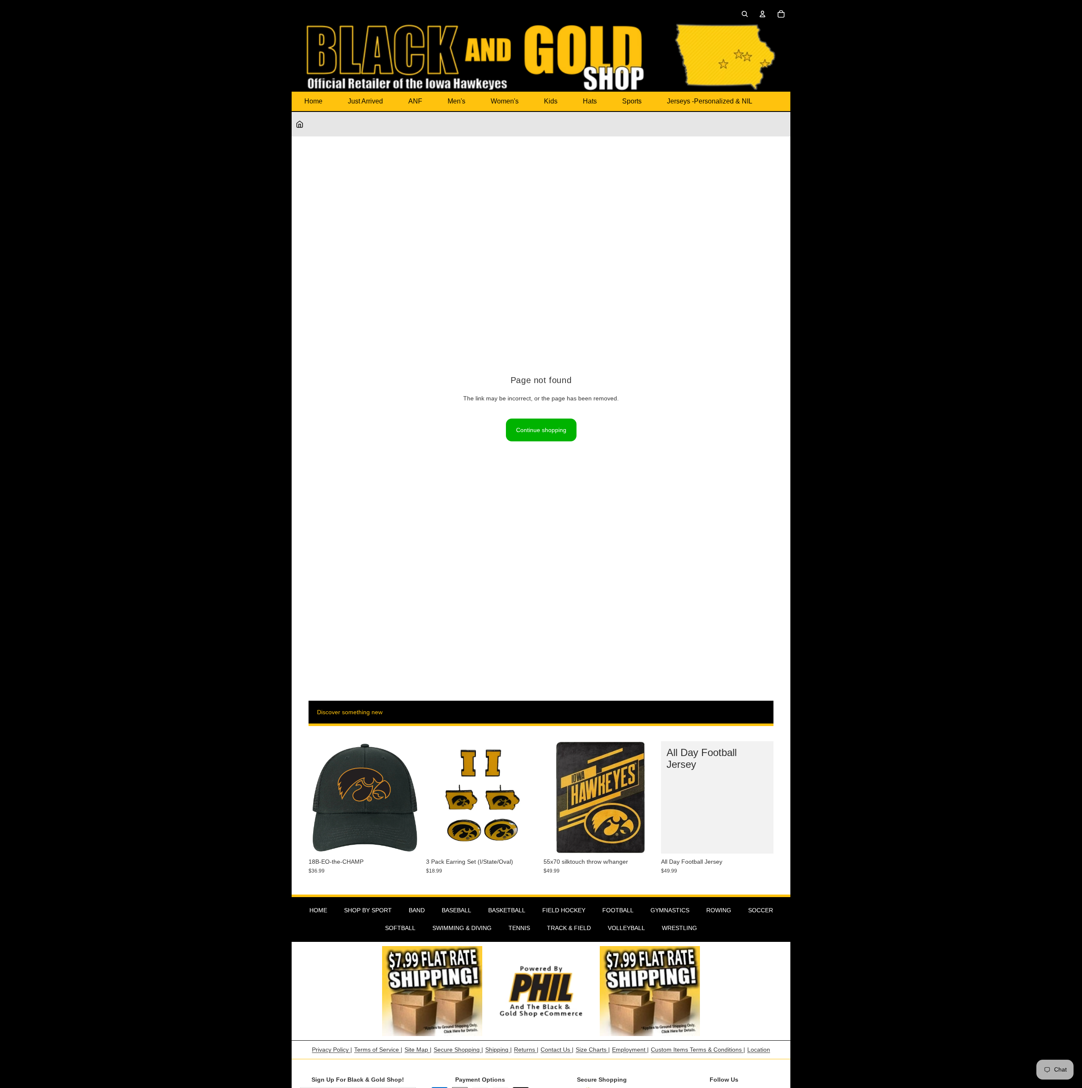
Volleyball (626, 928)
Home (313, 101)
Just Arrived (365, 101)
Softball (400, 928)
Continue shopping (541, 430)
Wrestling (679, 928)
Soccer (760, 910)
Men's (456, 101)
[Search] (744, 14)
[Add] (407, 840)
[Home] (299, 124)
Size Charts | (593, 1049)
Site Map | (418, 1049)
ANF (415, 101)
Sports (632, 101)
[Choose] (760, 840)
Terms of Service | (378, 1049)
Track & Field (569, 928)
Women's (505, 101)
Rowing (718, 910)
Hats (590, 101)
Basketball (506, 910)
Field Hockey (563, 910)
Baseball (456, 910)
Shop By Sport (368, 910)
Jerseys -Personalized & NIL (709, 101)
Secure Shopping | (458, 1049)
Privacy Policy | (332, 1049)
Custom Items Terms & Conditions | (698, 1049)
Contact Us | (557, 1049)
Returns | (526, 1049)
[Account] (762, 14)
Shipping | (498, 1049)
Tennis (519, 928)
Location (758, 1049)
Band (417, 910)
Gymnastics (669, 910)
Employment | (630, 1049)
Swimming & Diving (462, 928)
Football (618, 910)
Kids (550, 101)
